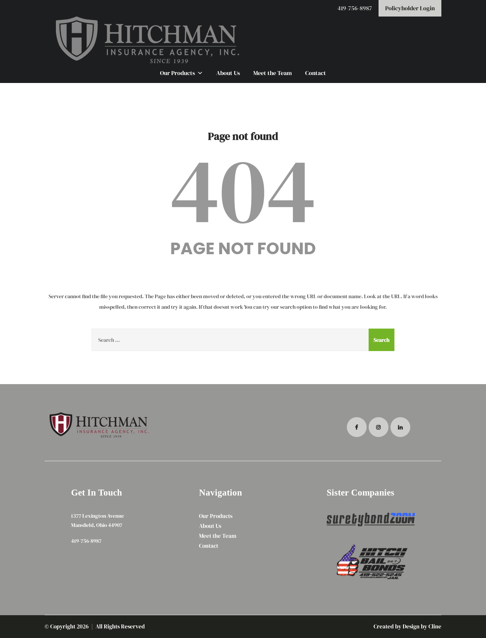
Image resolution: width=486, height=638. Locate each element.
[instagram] (378, 427)
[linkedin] (400, 427)
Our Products (177, 73)
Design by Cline (422, 626)
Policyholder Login (410, 8)
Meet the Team (272, 73)
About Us (228, 73)
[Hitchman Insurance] (243, 40)
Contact (315, 73)
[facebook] (357, 427)
